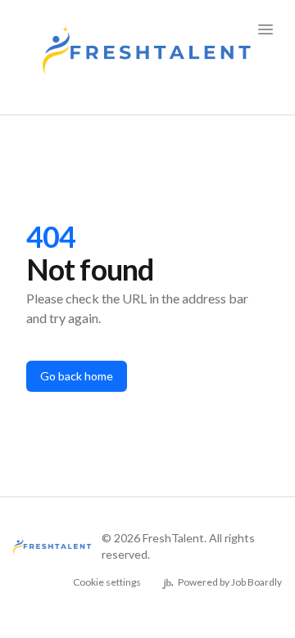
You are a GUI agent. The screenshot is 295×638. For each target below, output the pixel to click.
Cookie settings (107, 582)
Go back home (76, 376)
